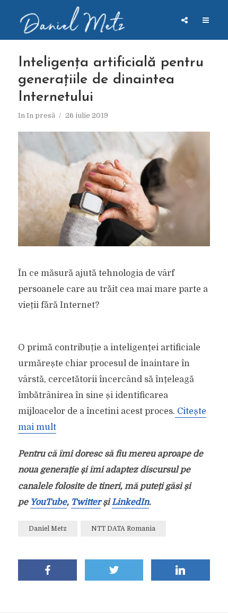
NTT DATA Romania (123, 528)
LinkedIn (130, 502)
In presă (41, 115)
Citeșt (188, 411)
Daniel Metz (48, 528)
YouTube (48, 502)
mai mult (37, 427)
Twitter (86, 502)
